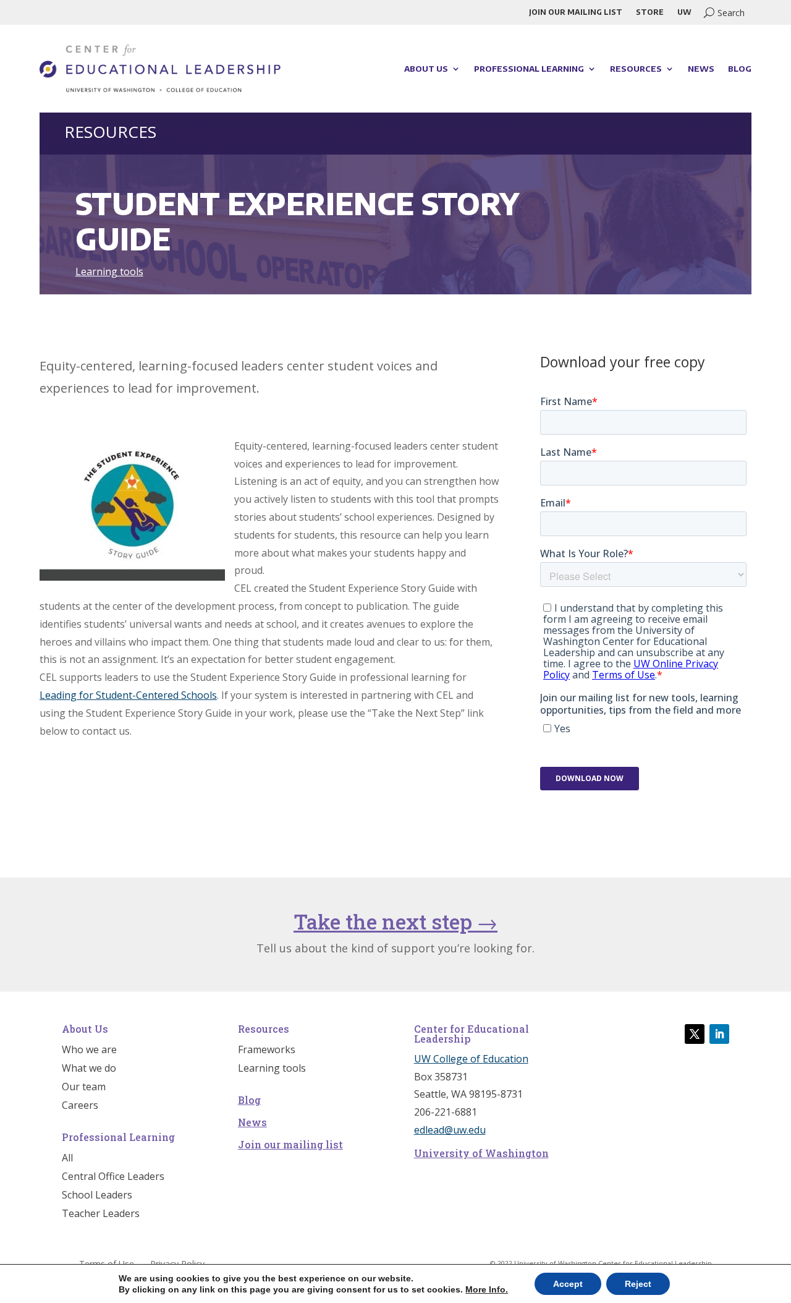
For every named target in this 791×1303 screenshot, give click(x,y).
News (701, 69)
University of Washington (481, 1153)
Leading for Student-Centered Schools (128, 695)
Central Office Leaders (113, 1177)
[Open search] (724, 12)
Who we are (89, 1050)
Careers (80, 1106)
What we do (89, 1069)
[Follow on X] (694, 1034)
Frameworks (266, 1050)
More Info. (486, 1289)
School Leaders (97, 1196)
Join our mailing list (575, 12)
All (67, 1158)
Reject (638, 1284)
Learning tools (109, 271)
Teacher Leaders (101, 1214)
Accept (568, 1284)
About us (426, 69)
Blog (739, 69)
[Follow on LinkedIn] (719, 1034)
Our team (84, 1087)
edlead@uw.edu (450, 1130)
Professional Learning (529, 69)
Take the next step (395, 921)
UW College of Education (471, 1059)
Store (650, 12)
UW (684, 12)
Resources (636, 69)
